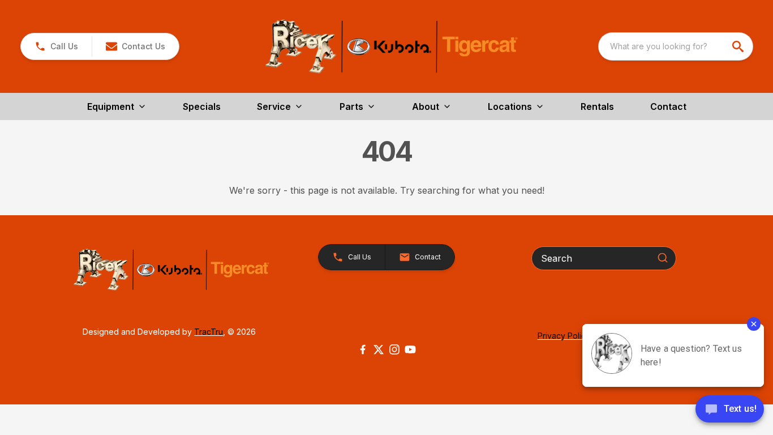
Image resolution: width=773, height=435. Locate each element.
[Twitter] (378, 349)
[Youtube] (410, 349)
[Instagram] (394, 349)
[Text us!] (729, 410)
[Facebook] (362, 349)
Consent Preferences (78, 393)
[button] (56, 46)
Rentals (597, 106)
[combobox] (676, 46)
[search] (739, 46)
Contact (668, 106)
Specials (202, 106)
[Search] (662, 257)
